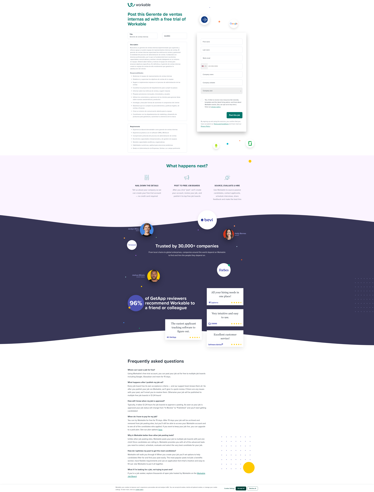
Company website (209, 83)
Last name (206, 50)
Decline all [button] (252, 488)
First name (206, 42)
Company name (208, 74)
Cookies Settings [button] (229, 488)
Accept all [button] (241, 488)
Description (134, 45)
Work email (206, 58)
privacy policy (216, 107)
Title (131, 34)
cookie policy (139, 489)
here (160, 430)
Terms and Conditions (221, 124)
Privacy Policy (205, 126)
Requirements (135, 127)
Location (167, 36)
